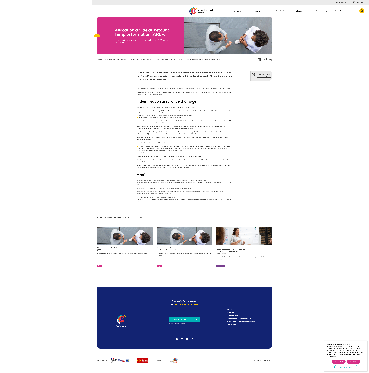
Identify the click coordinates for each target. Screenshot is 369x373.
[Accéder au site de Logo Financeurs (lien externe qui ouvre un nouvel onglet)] (129, 363)
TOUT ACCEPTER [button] (338, 362)
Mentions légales (233, 315)
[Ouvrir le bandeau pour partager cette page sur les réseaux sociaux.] (270, 59)
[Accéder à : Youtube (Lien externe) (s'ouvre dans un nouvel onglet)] (362, 2)
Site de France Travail (264, 77)
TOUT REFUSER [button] (354, 362)
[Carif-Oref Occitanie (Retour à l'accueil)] (201, 11)
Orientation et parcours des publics (242, 11)
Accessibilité (342, 2)
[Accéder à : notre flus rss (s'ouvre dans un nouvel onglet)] (192, 338)
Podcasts (338, 11)
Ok (197, 319)
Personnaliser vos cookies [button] (345, 367)
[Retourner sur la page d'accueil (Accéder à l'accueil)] (122, 321)
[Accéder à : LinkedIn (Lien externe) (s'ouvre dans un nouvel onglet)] (358, 2)
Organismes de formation (300, 11)
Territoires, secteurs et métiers (262, 11)
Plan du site (231, 325)
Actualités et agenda (323, 11)
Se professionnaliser (283, 11)
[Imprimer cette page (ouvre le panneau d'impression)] (259, 59)
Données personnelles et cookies (239, 318)
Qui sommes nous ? (234, 312)
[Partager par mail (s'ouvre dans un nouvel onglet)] (265, 59)
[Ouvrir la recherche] (361, 10)
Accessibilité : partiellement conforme (241, 322)
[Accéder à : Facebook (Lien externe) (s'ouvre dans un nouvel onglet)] (354, 2)
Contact (230, 309)
